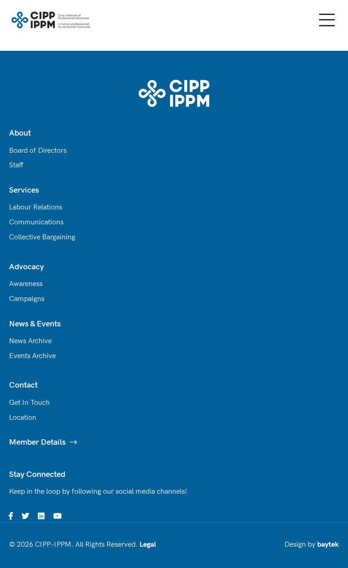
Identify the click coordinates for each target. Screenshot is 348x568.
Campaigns (26, 299)
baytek (328, 544)
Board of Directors (38, 150)
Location (22, 417)
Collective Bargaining (42, 237)
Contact (23, 385)
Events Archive (32, 356)
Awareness (26, 284)
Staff (16, 165)
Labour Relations (35, 207)
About (20, 133)
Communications (36, 222)
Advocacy (26, 267)
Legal (148, 544)
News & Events (35, 324)
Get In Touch (29, 402)
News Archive (30, 341)
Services (24, 190)
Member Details (37, 442)
